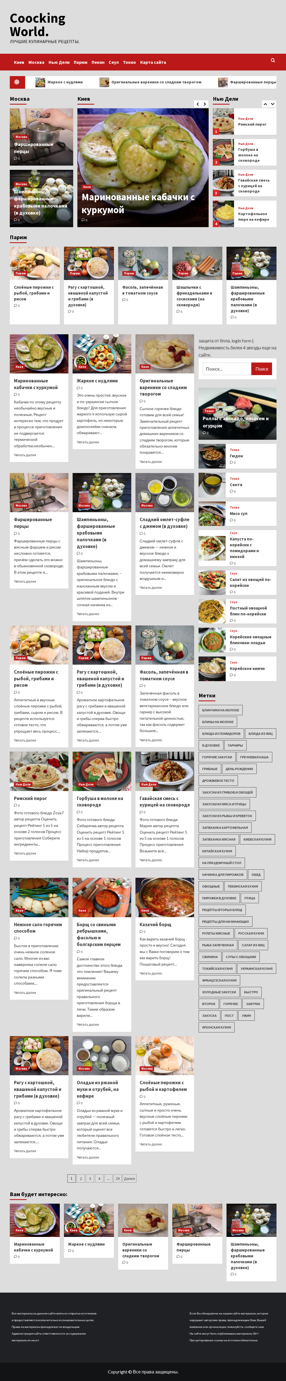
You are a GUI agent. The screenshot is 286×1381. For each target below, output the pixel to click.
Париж (80, 62)
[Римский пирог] (39, 771)
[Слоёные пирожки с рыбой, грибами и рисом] (35, 263)
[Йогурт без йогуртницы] (223, 214)
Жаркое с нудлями (97, 381)
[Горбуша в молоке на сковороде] (223, 121)
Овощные (211, 886)
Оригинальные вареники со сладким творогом (122, 81)
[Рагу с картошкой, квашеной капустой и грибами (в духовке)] (89, 263)
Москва (36, 62)
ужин (246, 1015)
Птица (249, 898)
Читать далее (25, 455)
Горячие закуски (217, 757)
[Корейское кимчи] (212, 669)
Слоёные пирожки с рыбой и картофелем (163, 1085)
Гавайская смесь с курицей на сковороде (254, 155)
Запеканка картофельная (225, 827)
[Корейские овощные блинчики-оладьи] (212, 640)
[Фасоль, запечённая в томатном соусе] (143, 263)
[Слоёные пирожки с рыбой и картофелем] (164, 1055)
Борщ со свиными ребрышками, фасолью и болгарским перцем (99, 934)
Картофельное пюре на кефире (253, 185)
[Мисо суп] (212, 514)
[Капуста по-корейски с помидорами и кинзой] (212, 548)
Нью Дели (59, 62)
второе (208, 1004)
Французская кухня (219, 980)
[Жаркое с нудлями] (102, 353)
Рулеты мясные (216, 933)
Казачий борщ (155, 924)
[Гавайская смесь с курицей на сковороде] (223, 152)
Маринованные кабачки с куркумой (36, 384)
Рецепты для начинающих (225, 921)
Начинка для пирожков (223, 874)
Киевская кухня (257, 839)
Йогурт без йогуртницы (250, 216)
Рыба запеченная (218, 945)
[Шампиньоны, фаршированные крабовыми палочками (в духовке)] (252, 263)
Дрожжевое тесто (218, 780)
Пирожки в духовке (219, 898)
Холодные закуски (219, 992)
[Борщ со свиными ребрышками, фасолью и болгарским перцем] (102, 897)
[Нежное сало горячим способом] (39, 897)
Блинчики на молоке (220, 710)
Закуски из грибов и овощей (227, 792)
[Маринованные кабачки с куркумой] (143, 167)
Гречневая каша (254, 757)
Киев (19, 62)
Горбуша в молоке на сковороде (249, 124)
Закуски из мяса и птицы (224, 804)
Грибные (210, 769)
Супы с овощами (241, 957)
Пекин (98, 62)
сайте (204, 354)
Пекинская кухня (243, 886)
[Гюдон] (212, 456)
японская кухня (216, 1027)
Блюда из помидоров (221, 733)
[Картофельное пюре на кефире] (223, 183)
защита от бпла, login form (225, 340)
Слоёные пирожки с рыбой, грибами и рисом (34, 293)
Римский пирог (30, 798)
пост (229, 1015)
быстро (251, 992)
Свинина (210, 957)
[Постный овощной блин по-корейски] (212, 611)
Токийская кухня (217, 968)
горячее (230, 1004)
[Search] (273, 60)
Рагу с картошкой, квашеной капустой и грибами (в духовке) (100, 678)
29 (118, 1178)
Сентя (236, 484)
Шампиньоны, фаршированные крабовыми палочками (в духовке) (248, 298)
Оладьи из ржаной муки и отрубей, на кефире (98, 1089)
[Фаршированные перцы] (39, 492)
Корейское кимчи (247, 668)
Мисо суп (238, 513)
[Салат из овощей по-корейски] (212, 582)
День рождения (239, 769)
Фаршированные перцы (219, 81)
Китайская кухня (217, 851)
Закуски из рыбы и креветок (227, 816)
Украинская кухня (257, 968)
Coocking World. (37, 25)
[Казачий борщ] (164, 897)
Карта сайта (153, 62)
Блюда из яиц (261, 733)
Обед (256, 874)
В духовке (211, 745)
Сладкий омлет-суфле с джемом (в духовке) (164, 522)
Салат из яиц (253, 945)
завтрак (253, 1004)
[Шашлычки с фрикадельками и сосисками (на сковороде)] (197, 263)
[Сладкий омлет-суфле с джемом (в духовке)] (164, 492)
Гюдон (236, 455)
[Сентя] (212, 485)
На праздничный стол (221, 863)
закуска (209, 1015)
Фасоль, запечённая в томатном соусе (164, 675)
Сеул (114, 62)
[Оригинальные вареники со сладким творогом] (164, 353)
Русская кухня (251, 933)
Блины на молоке (217, 722)
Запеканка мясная (218, 839)
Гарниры (235, 745)
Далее (129, 1178)
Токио (129, 62)
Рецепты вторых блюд (222, 910)
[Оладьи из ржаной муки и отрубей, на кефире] (102, 1055)
